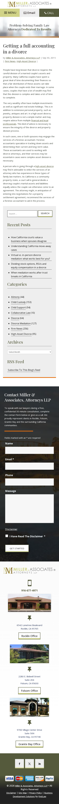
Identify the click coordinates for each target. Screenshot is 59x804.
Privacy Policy (35, 792)
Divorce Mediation (21, 323)
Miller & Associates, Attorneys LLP (23, 57)
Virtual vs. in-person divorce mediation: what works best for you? (30, 256)
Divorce (15, 318)
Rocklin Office (29, 636)
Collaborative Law (20, 312)
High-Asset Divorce (26, 61)
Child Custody (18, 302)
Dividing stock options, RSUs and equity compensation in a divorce (28, 265)
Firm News (10, 61)
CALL (50, 13)
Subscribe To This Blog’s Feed (23, 370)
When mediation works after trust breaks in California (29, 274)
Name (9, 443)
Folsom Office (29, 690)
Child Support (18, 307)
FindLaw (42, 796)
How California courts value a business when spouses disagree (29, 239)
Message (10, 491)
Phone (9, 475)
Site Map (22, 792)
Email (31, 13)
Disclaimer (11, 529)
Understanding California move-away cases (31, 248)
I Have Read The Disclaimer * (27, 536)
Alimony (15, 297)
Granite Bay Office (29, 744)
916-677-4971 (29, 590)
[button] (9, 12)
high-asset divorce (44, 166)
